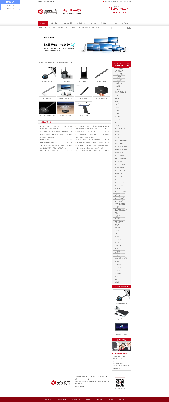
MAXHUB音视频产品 (121, 140)
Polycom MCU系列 (120, 170)
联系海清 (125, 23)
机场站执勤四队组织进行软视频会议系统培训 (88, 150)
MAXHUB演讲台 (83, 115)
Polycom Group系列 (120, 164)
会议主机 (117, 119)
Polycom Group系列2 (120, 192)
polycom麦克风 (119, 201)
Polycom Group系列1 (120, 183)
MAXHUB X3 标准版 (121, 334)
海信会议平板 (119, 222)
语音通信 (117, 219)
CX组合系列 (118, 173)
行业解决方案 (81, 23)
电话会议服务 (51, 28)
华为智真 (117, 89)
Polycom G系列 (119, 186)
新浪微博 (107, 1)
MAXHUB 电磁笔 (101, 81)
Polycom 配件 (118, 176)
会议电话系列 (118, 161)
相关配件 (117, 122)
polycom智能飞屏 (119, 198)
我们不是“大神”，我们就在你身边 (85, 137)
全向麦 (117, 107)
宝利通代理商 (95, 28)
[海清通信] (60, 396)
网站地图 (128, 1)
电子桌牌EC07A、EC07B (65, 98)
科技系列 (117, 134)
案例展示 (88, 399)
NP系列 (117, 101)
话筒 (116, 249)
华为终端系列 (118, 80)
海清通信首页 (49, 399)
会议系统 (117, 270)
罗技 (116, 279)
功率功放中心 (118, 246)
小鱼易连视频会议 (120, 92)
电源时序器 (118, 264)
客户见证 (93, 23)
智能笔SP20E (83, 98)
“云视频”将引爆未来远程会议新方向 (85, 131)
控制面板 (117, 252)
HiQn (116, 234)
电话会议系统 (76, 399)
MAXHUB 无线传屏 (47, 81)
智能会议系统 (68, 23)
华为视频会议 (119, 71)
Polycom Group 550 (121, 319)
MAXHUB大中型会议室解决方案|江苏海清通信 (52, 145)
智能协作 (117, 189)
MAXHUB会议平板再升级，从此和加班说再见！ (89, 140)
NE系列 (117, 95)
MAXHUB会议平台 (58, 62)
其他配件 (117, 282)
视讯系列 (117, 137)
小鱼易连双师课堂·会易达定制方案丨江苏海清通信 (89, 126)
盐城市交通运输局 (44, 140)
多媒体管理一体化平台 (121, 258)
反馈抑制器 (118, 273)
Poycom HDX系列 (119, 167)
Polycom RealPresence (120, 179)
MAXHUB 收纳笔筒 (65, 81)
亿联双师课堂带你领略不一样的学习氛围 (86, 129)
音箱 (116, 255)
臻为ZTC (117, 228)
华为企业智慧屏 (119, 74)
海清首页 (43, 23)
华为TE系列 (118, 77)
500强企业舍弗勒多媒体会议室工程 (49, 129)
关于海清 (122, 1)
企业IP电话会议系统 (121, 210)
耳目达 (117, 104)
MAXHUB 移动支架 (83, 81)
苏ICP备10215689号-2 (101, 376)
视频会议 (117, 216)
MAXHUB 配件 (68, 62)
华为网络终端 (118, 86)
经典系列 (117, 131)
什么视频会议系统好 (84, 28)
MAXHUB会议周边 (120, 155)
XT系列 (117, 207)
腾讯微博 (115, 1)
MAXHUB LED (119, 152)
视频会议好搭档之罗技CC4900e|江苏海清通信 (51, 134)
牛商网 (82, 386)
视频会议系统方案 (62, 28)
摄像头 (117, 110)
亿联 (116, 213)
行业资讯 (114, 23)
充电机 (117, 125)
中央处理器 (118, 267)
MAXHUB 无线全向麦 (65, 115)
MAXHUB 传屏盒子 (101, 98)
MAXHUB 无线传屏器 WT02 (47, 115)
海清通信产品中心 (47, 62)
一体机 (117, 113)
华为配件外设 (118, 83)
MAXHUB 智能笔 (47, 98)
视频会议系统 (55, 23)
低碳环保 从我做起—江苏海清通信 (49, 150)
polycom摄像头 (119, 195)
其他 (116, 276)
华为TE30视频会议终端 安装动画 (48, 142)
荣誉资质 (104, 23)
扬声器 (117, 236)
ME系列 (117, 98)
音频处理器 (118, 240)
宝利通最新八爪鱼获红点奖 (47, 137)
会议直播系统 (73, 28)
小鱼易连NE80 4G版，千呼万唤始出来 (86, 134)
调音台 (117, 243)
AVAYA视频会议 (120, 204)
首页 (40, 62)
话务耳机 (117, 116)
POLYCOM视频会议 (121, 158)
